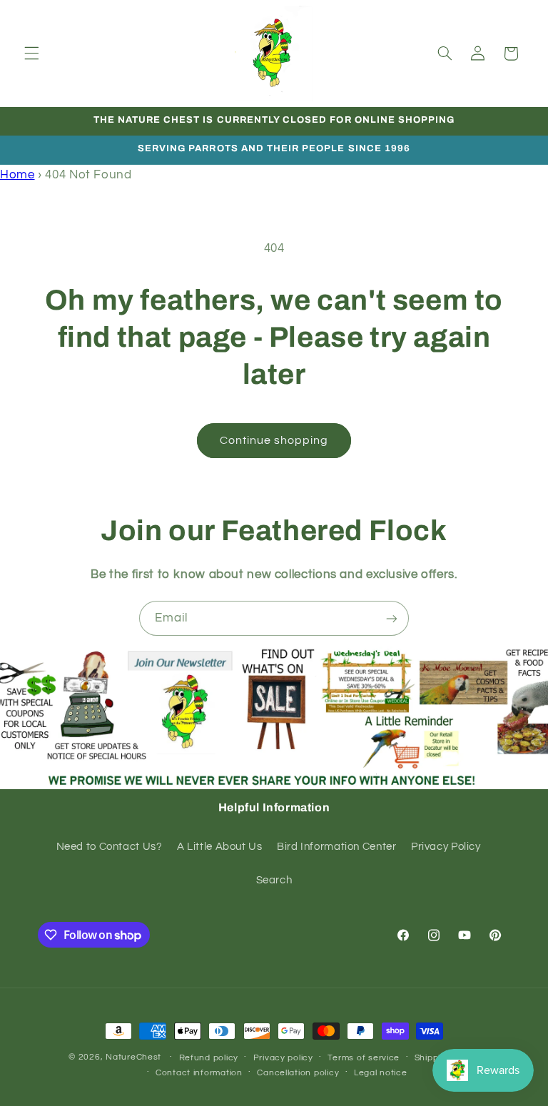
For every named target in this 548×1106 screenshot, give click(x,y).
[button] (31, 53)
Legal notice (380, 1073)
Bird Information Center (337, 846)
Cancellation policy (298, 1073)
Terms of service (364, 1058)
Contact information (199, 1073)
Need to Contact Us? (109, 846)
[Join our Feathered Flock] (391, 618)
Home (17, 174)
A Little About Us (220, 846)
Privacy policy (283, 1058)
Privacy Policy (446, 846)
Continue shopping (274, 440)
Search (274, 880)
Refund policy (209, 1058)
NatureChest (133, 1057)
